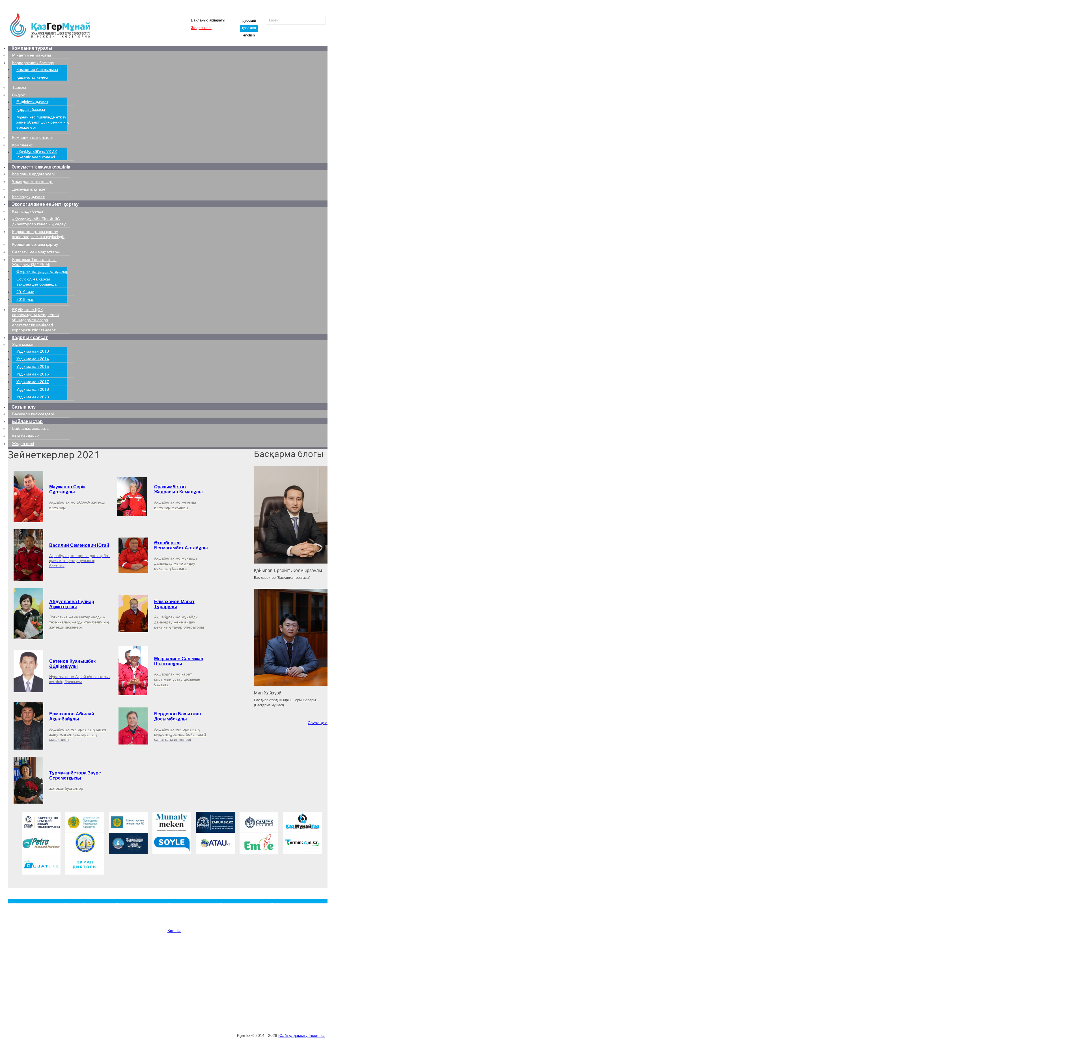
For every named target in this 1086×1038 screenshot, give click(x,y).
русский (249, 20)
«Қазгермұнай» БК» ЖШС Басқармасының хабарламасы (138, 922)
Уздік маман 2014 (32, 359)
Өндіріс (19, 95)
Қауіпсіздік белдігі (28, 211)
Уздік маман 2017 (32, 381)
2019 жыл (25, 292)
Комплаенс (22, 145)
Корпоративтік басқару (33, 63)
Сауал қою (317, 722)
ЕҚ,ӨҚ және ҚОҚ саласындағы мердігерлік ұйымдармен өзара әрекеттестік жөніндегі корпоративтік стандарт (35, 319)
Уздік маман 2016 (32, 374)
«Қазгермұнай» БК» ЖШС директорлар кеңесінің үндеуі (138, 944)
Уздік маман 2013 (32, 351)
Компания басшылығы (37, 69)
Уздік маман (23, 344)
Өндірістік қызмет (32, 102)
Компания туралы (32, 48)
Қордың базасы (30, 109)
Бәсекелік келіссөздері (33, 414)
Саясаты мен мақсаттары (36, 252)
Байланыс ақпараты (208, 20)
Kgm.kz (174, 930)
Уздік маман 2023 (32, 397)
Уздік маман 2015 (32, 366)
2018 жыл (25, 299)
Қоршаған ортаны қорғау (35, 244)
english (249, 35)
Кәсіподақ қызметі (28, 197)
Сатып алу (24, 407)
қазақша (249, 28)
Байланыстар (27, 421)
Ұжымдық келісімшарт (32, 181)
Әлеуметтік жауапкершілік (41, 167)
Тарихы (19, 87)
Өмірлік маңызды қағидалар (42, 271)
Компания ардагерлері (33, 174)
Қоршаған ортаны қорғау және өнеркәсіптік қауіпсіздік (137, 960)
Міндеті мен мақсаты (31, 55)
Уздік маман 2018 (32, 389)
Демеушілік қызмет (29, 189)
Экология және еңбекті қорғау (45, 204)
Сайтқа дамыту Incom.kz (302, 1035)
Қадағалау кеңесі (32, 77)
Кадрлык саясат (30, 337)
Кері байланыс (25, 436)
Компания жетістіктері (32, 137)
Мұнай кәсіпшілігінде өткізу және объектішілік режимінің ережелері (42, 122)
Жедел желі (201, 28)
